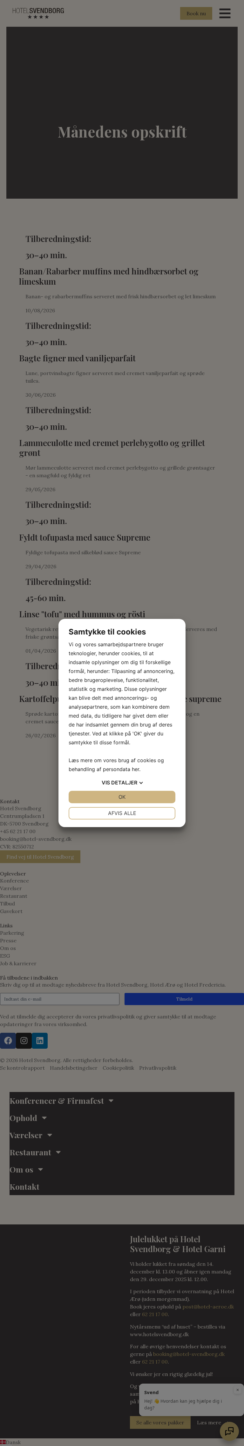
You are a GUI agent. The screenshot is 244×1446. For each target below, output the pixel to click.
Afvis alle (122, 813)
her (135, 769)
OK (122, 797)
